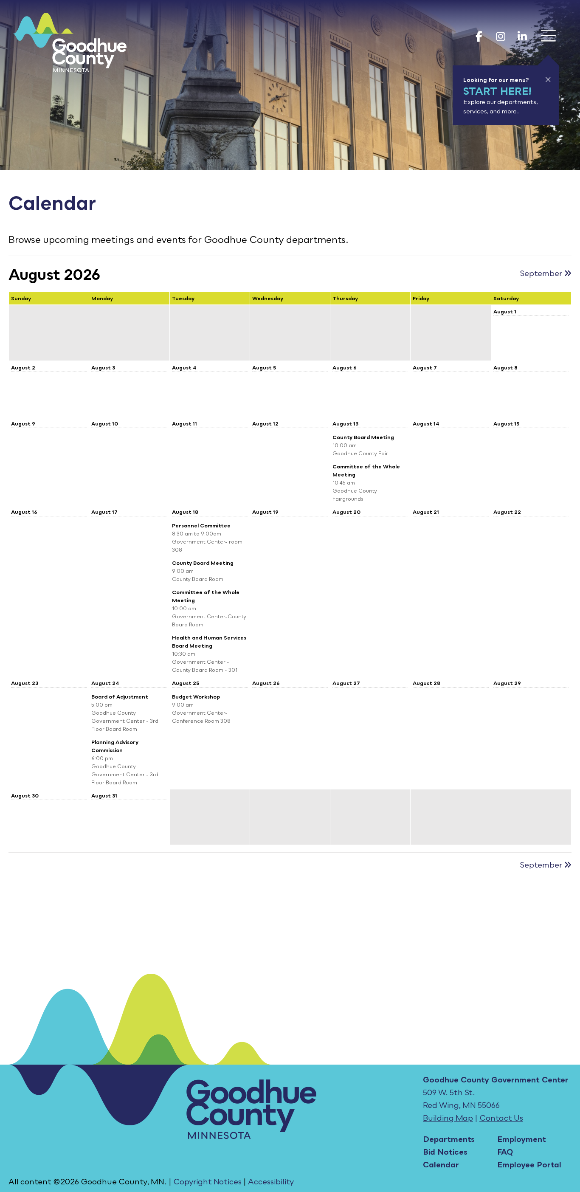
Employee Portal (529, 1164)
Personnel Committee (201, 525)
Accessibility (271, 1181)
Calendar (441, 1164)
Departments (449, 1139)
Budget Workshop (196, 696)
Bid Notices (445, 1151)
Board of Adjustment (119, 696)
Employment (521, 1139)
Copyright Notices (207, 1181)
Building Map (448, 1117)
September (542, 273)
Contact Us (501, 1117)
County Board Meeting (363, 437)
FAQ (505, 1151)
